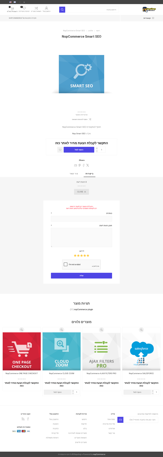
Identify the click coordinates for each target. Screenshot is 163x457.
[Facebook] (28, 419)
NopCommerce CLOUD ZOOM (61, 373)
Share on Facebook (83, 165)
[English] (10, 2)
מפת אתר (111, 419)
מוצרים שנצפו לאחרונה (77, 433)
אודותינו (112, 428)
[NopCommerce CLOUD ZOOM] (62, 351)
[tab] (89, 174)
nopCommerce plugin (83, 309)
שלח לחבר (75, 165)
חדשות (84, 424)
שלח (81, 276)
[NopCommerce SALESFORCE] (141, 351)
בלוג (85, 428)
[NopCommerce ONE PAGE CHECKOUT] (22, 351)
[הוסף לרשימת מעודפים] (60, 150)
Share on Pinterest (79, 165)
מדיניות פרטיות (109, 424)
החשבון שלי (46, 11)
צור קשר (74, 173)
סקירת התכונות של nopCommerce (22, 18)
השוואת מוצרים (36, 11)
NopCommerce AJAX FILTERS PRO (101, 373)
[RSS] (23, 419)
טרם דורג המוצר (81, 115)
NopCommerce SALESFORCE (141, 373)
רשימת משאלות (52, 438)
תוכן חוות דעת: (105, 225)
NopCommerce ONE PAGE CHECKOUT (22, 373)
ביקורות (89, 173)
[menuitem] (102, 419)
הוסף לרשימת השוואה (79, 119)
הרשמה (120, 420)
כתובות (56, 428)
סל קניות (55, 433)
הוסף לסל (79, 150)
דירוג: (81, 251)
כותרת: (109, 213)
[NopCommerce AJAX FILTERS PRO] (101, 351)
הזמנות (56, 424)
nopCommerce (99, 454)
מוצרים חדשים (81, 442)
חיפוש (62, 10)
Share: (82, 160)
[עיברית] (15, 2)
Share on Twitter (87, 165)
